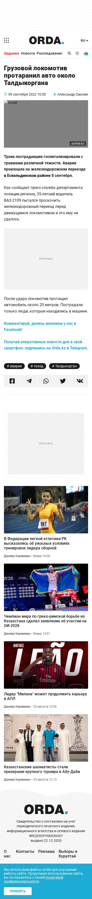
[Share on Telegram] (29, 381)
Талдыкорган (66, 366)
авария (16, 366)
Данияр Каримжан (17, 556)
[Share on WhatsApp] (46, 381)
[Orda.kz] (46, 816)
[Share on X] (62, 381)
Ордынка (11, 53)
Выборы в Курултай (68, 853)
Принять (18, 891)
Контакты (25, 851)
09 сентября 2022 (22, 94)
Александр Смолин (72, 94)
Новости (28, 53)
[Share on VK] (79, 381)
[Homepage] (46, 40)
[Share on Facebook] (12, 381)
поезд (38, 366)
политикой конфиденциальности (33, 879)
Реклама (46, 851)
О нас (7, 853)
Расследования (49, 53)
